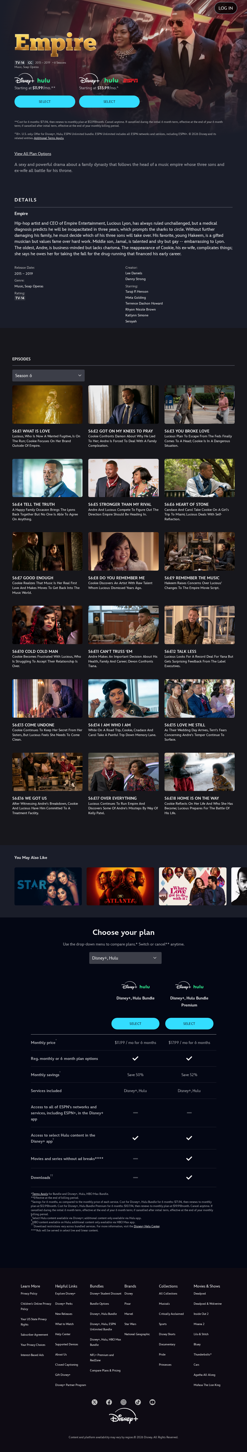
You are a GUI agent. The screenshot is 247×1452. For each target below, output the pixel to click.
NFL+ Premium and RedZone (102, 1357)
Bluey (197, 1344)
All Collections (168, 1293)
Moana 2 (199, 1324)
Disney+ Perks (64, 1303)
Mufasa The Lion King (207, 1385)
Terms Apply (40, 1194)
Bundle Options (99, 1303)
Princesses (165, 1364)
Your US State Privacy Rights (34, 1322)
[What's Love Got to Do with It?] (192, 886)
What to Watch (64, 1324)
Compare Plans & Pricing (105, 1370)
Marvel (128, 1314)
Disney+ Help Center (146, 1226)
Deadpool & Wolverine (208, 1303)
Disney (128, 1293)
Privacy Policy (29, 1293)
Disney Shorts (167, 1334)
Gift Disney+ (62, 1375)
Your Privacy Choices (33, 1345)
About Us (61, 1354)
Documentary (167, 1344)
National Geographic (137, 1334)
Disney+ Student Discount (105, 1293)
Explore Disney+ (65, 1293)
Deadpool (200, 1293)
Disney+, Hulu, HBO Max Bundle (105, 1342)
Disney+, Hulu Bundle (103, 1314)
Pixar (127, 1303)
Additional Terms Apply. (49, 138)
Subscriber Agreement (34, 1334)
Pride (162, 1354)
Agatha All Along (204, 1375)
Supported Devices (66, 1344)
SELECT (45, 102)
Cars (196, 1364)
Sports (163, 1324)
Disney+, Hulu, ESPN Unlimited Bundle (103, 1326)
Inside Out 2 (201, 1314)
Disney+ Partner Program (70, 1385)
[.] (94, 1402)
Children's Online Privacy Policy (36, 1306)
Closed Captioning (66, 1364)
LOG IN (226, 8)
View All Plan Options (32, 153)
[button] (71, 1286)
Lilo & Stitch (201, 1334)
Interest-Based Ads (32, 1355)
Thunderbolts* (203, 1354)
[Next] (238, 885)
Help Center (62, 1334)
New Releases (63, 1314)
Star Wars (130, 1324)
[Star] (48, 886)
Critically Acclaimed (171, 1314)
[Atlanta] (120, 886)
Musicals (164, 1303)
